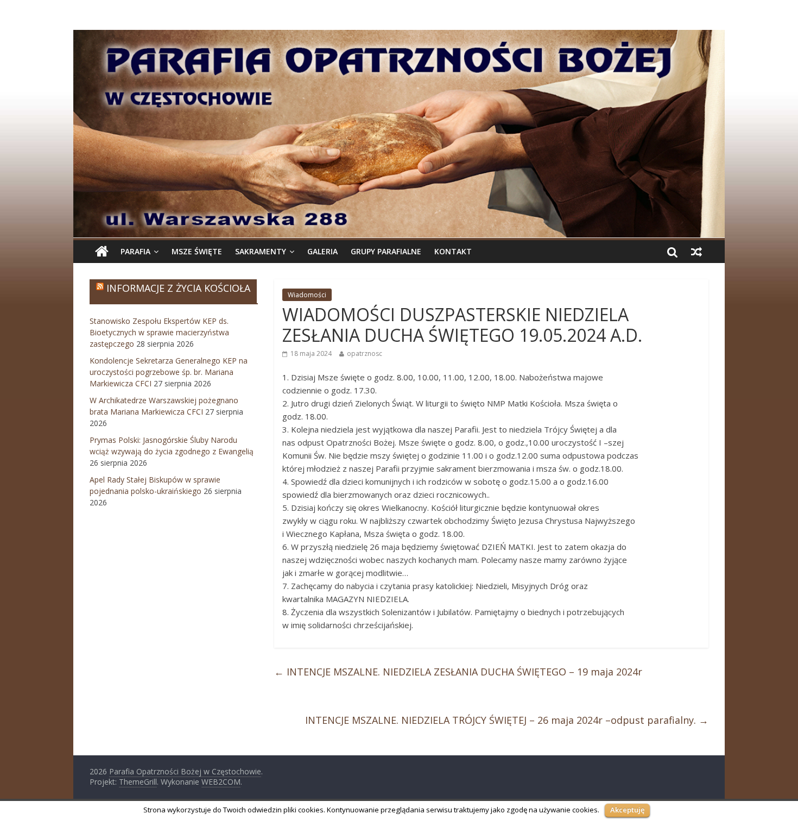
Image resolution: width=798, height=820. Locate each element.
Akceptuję (627, 810)
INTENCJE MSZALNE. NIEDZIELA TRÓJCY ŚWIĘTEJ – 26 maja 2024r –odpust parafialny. (506, 720)
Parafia (135, 251)
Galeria (322, 251)
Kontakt (453, 251)
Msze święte (197, 251)
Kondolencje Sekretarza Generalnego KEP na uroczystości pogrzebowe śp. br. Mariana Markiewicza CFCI (169, 372)
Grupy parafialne (386, 251)
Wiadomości (307, 294)
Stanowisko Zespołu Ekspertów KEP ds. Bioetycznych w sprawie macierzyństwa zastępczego (159, 332)
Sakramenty (260, 251)
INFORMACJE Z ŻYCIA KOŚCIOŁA (178, 288)
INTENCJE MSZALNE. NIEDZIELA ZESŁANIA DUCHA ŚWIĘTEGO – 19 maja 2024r (458, 671)
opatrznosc (364, 353)
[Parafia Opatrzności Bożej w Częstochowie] (399, 134)
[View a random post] (696, 251)
